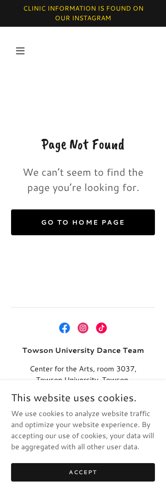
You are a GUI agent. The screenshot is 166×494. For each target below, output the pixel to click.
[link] (64, 328)
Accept (83, 472)
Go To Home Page (83, 222)
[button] (20, 51)
